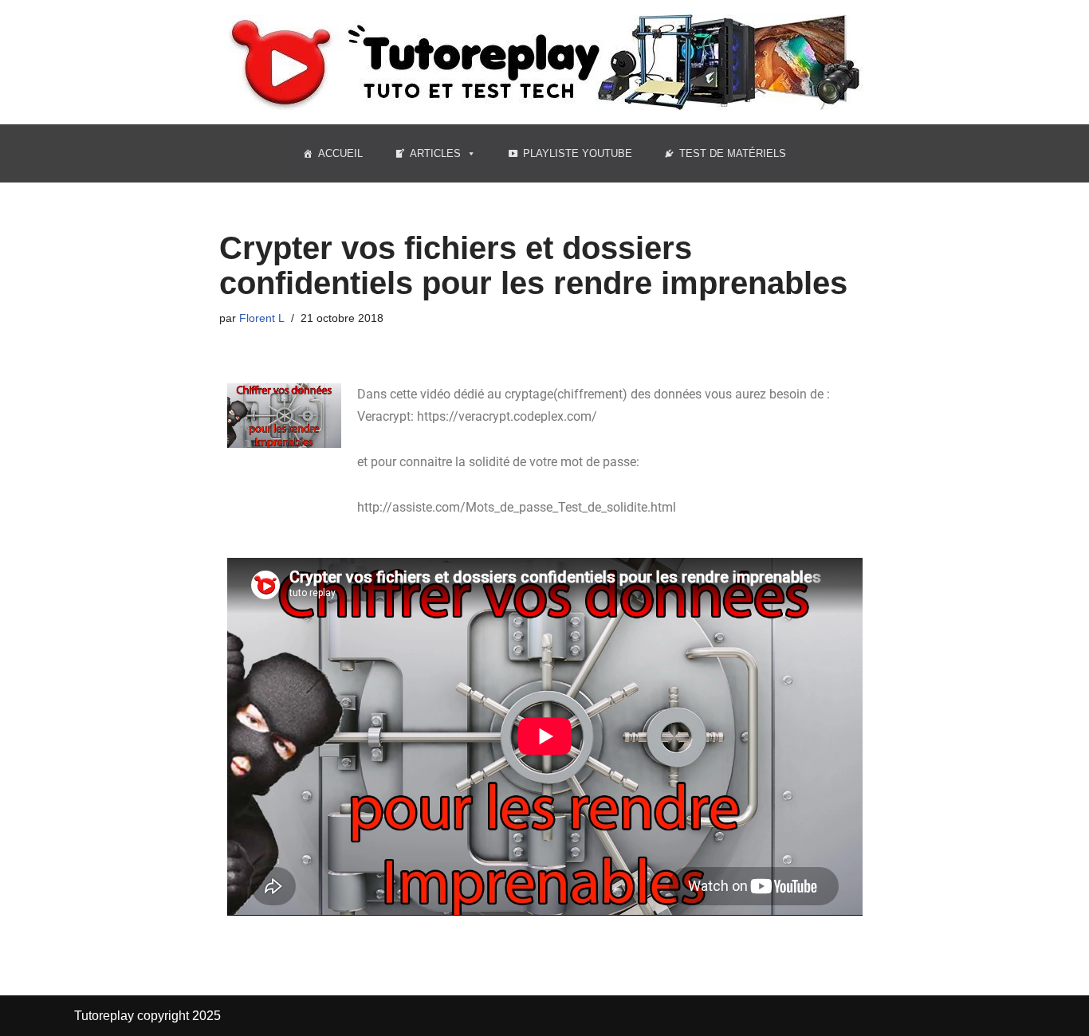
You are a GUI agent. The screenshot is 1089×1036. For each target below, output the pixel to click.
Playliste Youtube (577, 153)
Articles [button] (435, 153)
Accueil (340, 153)
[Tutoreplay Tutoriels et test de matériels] (544, 62)
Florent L (262, 318)
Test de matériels (732, 153)
